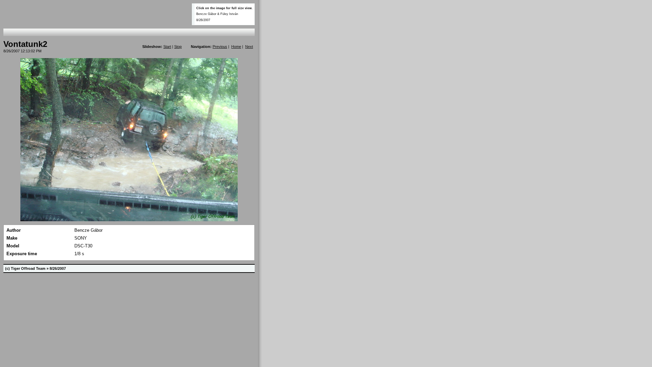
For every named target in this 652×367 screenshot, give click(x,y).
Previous (220, 47)
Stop (178, 47)
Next (249, 47)
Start (167, 47)
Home (236, 47)
